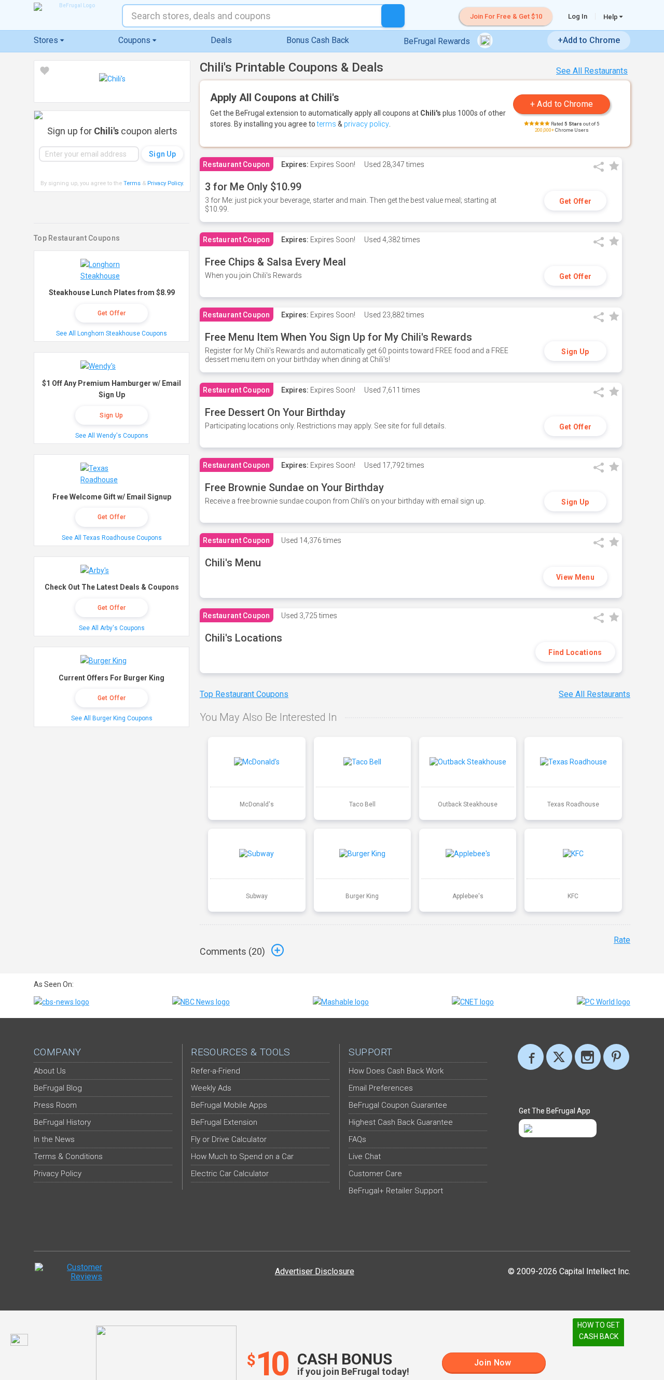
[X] (559, 1057)
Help (611, 16)
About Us (50, 1071)
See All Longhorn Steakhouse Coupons (111, 333)
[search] (393, 15)
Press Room (55, 1105)
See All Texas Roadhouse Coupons (112, 537)
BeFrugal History (62, 1122)
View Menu (575, 577)
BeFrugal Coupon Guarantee (398, 1105)
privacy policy (366, 124)
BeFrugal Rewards (438, 41)
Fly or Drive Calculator (229, 1139)
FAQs (357, 1139)
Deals (221, 40)
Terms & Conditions (68, 1156)
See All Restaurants (592, 71)
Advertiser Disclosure (314, 1271)
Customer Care (375, 1173)
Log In (577, 16)
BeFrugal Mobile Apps (229, 1105)
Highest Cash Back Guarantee (401, 1122)
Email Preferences (381, 1088)
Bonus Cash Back (317, 40)
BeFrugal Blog (58, 1088)
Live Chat (365, 1156)
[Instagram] (588, 1057)
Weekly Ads (211, 1088)
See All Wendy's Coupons (111, 435)
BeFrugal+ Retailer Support (396, 1190)
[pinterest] (616, 1057)
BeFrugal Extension (224, 1122)
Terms (132, 183)
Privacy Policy (165, 183)
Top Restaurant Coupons (244, 694)
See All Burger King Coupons (112, 718)
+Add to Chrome (589, 40)
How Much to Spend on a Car (242, 1156)
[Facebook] (531, 1057)
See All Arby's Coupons (112, 628)
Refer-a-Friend (215, 1071)
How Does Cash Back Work (396, 1071)
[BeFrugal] (73, 7)
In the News (54, 1139)
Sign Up (575, 351)
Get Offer (575, 201)
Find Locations (575, 652)
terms (326, 124)
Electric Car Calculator (230, 1173)
